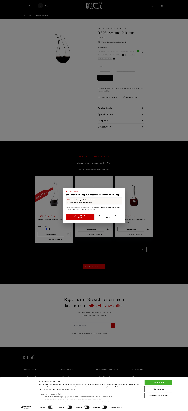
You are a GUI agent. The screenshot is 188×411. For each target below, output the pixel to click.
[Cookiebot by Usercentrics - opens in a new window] (26, 407)
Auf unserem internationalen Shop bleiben (108, 216)
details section (105, 402)
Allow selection (158, 389)
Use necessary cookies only (158, 395)
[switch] (69, 407)
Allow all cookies (158, 382)
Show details (115, 407)
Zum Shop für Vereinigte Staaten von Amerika (80, 216)
